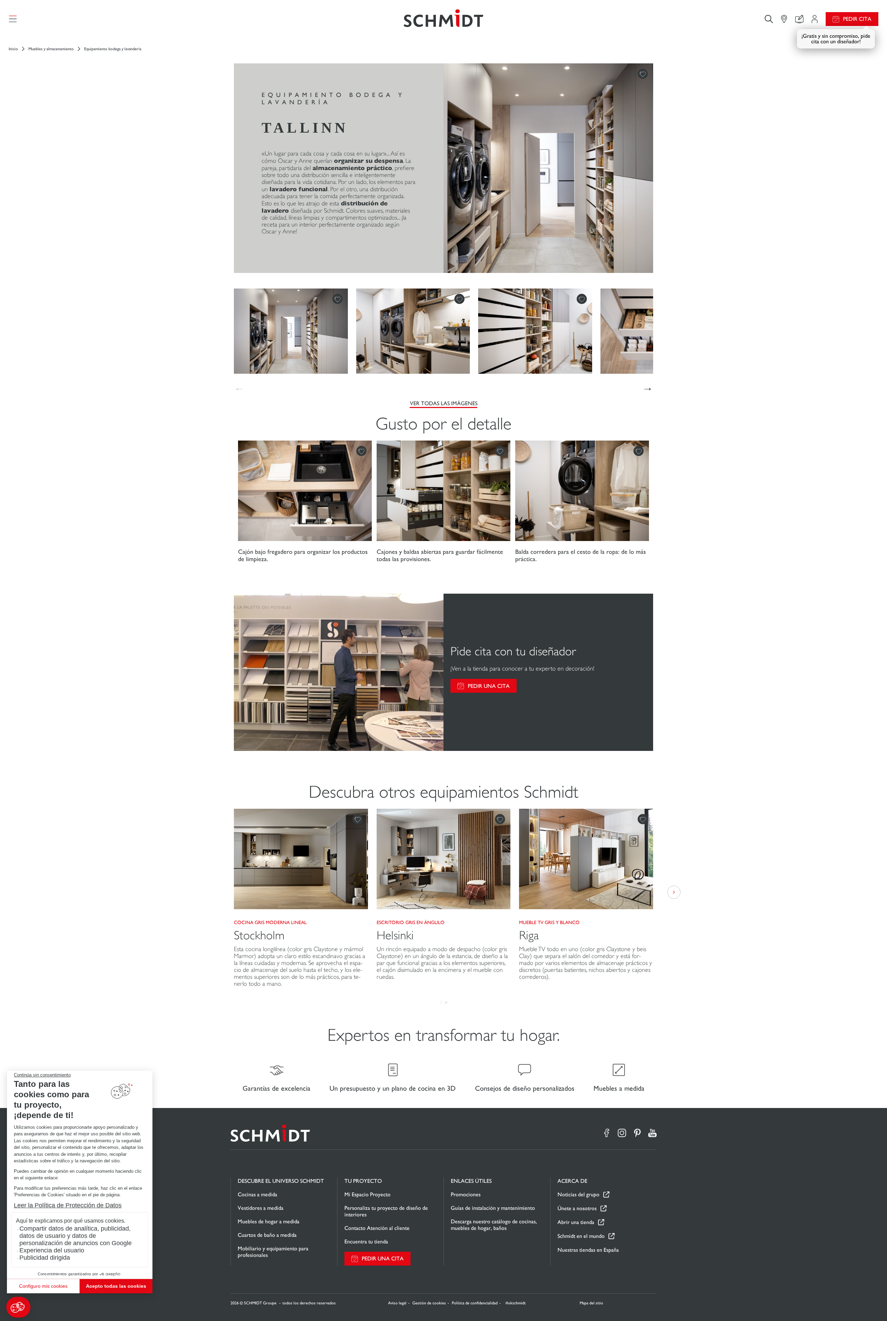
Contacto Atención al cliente (377, 1228)
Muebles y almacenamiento (51, 48)
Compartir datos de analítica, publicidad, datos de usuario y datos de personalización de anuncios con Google (75, 1236)
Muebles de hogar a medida (268, 1221)
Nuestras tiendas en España (588, 1250)
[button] (18, 1307)
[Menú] (13, 19)
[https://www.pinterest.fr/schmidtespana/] (637, 1133)
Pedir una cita (489, 686)
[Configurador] (799, 19)
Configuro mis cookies (43, 1286)
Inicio (13, 48)
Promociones (466, 1194)
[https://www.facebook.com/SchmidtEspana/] (607, 1133)
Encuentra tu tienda (366, 1241)
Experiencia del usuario (51, 1250)
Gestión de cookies (429, 1303)
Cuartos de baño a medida (267, 1235)
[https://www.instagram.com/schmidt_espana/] (622, 1133)
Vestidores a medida (260, 1208)
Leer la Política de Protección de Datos (68, 1205)
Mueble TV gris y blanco (549, 922)
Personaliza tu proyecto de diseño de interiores (386, 1211)
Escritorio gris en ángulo (411, 922)
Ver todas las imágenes (443, 403)
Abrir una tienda (575, 1222)
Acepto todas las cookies (116, 1286)
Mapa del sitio (591, 1303)
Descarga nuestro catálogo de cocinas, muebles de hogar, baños (494, 1224)
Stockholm (259, 935)
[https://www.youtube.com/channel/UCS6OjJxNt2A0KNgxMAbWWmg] (652, 1133)
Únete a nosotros (577, 1208)
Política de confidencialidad (475, 1303)
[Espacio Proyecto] (814, 19)
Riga (529, 935)
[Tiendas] (784, 19)
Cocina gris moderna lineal (270, 922)
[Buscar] (769, 19)
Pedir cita (857, 19)
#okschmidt (515, 1303)
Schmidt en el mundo (581, 1236)
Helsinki (395, 935)
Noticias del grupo (578, 1194)
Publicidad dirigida (44, 1257)
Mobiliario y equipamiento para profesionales (273, 1251)
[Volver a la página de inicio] (443, 19)
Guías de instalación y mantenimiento (493, 1208)
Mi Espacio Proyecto (367, 1194)
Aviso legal (397, 1303)
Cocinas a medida (257, 1194)
